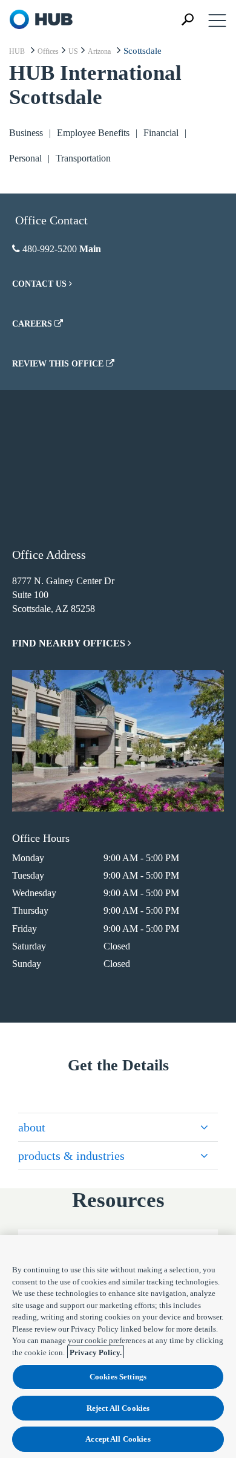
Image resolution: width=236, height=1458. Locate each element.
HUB (17, 51)
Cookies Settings (118, 1376)
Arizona (99, 51)
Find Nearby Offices (70, 643)
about (31, 1127)
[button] (188, 19)
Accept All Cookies (117, 1438)
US (73, 51)
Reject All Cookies (118, 1408)
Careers (33, 323)
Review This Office (59, 363)
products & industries (71, 1155)
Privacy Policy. (96, 1352)
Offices (48, 51)
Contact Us (40, 283)
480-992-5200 (49, 249)
